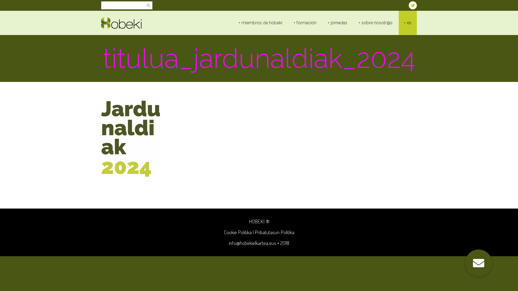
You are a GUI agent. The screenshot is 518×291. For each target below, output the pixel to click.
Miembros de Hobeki (261, 22)
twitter (413, 5)
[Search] (148, 5)
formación (306, 22)
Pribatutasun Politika (274, 232)
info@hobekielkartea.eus (252, 243)
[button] (478, 263)
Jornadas (339, 22)
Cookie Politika (238, 232)
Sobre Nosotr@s (377, 22)
